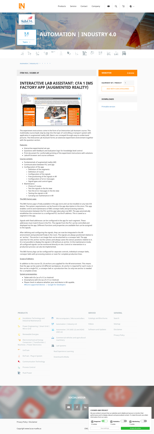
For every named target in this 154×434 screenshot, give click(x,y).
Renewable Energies (31, 334)
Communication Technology (34, 361)
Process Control (29, 367)
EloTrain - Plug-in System (32, 356)
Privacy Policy (119, 335)
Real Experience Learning (64, 351)
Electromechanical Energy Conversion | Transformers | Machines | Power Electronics (32, 342)
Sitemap (117, 324)
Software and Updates (97, 329)
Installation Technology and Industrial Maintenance (34, 319)
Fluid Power (27, 373)
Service (73, 6)
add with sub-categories (118, 89)
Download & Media (61, 357)
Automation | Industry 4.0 (78, 34)
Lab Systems (61, 346)
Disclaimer (118, 329)
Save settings (105, 428)
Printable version (108, 106)
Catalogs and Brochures (97, 318)
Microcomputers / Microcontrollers (70, 318)
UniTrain (26, 350)
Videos (91, 324)
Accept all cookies (135, 428)
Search (116, 318)
